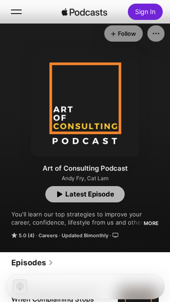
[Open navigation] (16, 12)
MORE (151, 223)
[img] (84, 11)
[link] (32, 263)
